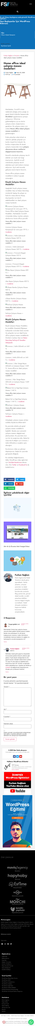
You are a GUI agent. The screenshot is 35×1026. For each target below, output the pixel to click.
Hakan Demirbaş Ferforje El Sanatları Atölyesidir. (16, 340)
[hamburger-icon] (31, 4)
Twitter (14, 465)
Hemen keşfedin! (15, 769)
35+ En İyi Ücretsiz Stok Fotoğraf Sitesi (16, 546)
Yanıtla (5, 641)
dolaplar (7, 667)
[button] (17, 11)
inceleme (8, 232)
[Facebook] (14, 756)
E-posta (7, 716)
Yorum (6, 686)
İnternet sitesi (8, 723)
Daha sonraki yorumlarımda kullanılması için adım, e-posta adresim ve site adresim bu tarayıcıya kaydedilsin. (17, 734)
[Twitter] (17, 756)
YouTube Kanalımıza (15, 462)
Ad (5, 709)
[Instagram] (5, 944)
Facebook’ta (23, 465)
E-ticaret (16, 56)
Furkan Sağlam (8, 56)
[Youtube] (20, 756)
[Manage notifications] (4, 1022)
